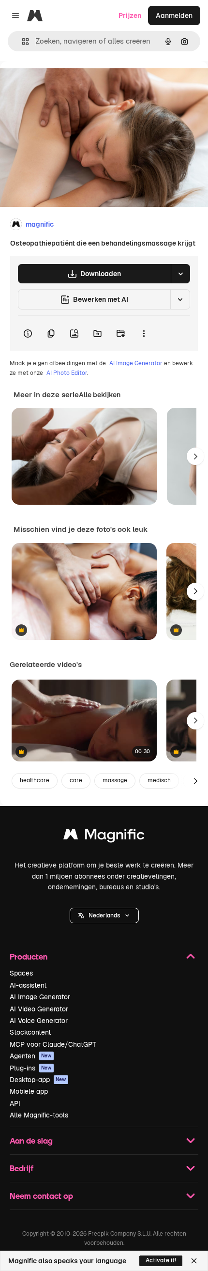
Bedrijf (21, 1168)
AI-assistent (28, 985)
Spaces (21, 973)
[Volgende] (195, 456)
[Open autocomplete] (21, 41)
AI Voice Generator (39, 1020)
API (15, 1103)
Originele (63, 83)
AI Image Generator (136, 363)
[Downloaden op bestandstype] (180, 273)
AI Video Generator (39, 1009)
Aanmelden (174, 15)
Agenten (31, 1056)
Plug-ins (31, 1068)
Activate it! (161, 1260)
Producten (28, 956)
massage (115, 780)
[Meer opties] (143, 333)
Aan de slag (31, 1140)
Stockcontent (30, 1032)
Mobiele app (29, 1091)
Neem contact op (41, 1196)
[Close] (194, 1261)
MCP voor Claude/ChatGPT (53, 1044)
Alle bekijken (99, 394)
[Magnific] (104, 836)
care (76, 780)
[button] (104, 915)
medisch (159, 780)
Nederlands (104, 915)
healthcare (34, 780)
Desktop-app (38, 1079)
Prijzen (130, 15)
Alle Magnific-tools (39, 1115)
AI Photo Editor (66, 373)
